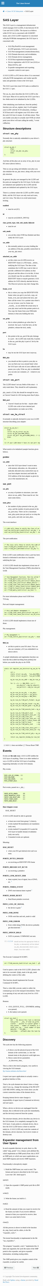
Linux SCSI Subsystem (15, 11)
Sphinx (12, 1280)
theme (23, 1280)
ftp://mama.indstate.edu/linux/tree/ (14, 1071)
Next (35, 1268)
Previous (9, 1268)
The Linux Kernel (23, 3)
